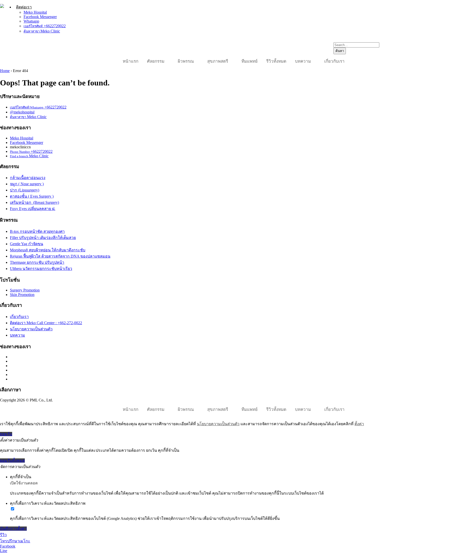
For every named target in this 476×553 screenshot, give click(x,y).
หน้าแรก (130, 61)
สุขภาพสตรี (217, 61)
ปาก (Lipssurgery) (24, 190)
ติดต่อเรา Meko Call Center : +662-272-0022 (46, 323)
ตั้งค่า (359, 424)
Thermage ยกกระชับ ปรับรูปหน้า (37, 262)
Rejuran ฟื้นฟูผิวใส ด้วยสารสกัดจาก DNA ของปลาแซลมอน (60, 256)
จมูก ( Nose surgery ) (27, 184)
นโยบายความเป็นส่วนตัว (31, 329)
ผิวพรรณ (186, 61)
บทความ (303, 61)
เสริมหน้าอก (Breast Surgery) (34, 202)
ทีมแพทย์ (249, 61)
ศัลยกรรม (155, 61)
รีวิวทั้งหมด (276, 61)
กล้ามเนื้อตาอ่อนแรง (27, 178)
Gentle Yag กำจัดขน (26, 244)
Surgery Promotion (25, 290)
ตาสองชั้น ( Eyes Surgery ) (32, 196)
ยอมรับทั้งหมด (12, 460)
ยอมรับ (6, 434)
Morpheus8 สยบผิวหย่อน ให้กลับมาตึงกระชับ (47, 250)
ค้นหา (339, 51)
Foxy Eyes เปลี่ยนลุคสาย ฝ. (32, 209)
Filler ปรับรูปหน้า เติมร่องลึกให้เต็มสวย (43, 238)
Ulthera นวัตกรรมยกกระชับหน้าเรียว (41, 268)
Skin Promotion (22, 294)
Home (5, 71)
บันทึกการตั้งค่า (13, 529)
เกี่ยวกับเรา (334, 61)
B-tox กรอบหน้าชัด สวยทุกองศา (37, 231)
